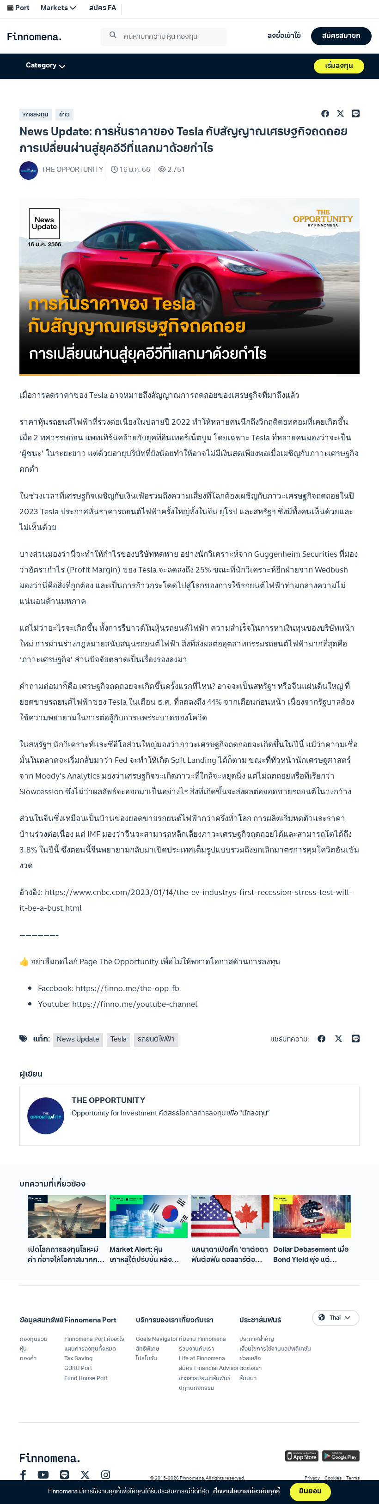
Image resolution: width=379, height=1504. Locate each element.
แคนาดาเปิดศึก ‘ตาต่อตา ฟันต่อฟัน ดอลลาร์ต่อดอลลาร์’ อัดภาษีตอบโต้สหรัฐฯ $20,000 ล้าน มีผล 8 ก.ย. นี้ (230, 1256)
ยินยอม (310, 1491)
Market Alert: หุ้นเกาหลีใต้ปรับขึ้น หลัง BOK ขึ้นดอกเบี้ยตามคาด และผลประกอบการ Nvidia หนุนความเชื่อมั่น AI (148, 1256)
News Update (78, 1039)
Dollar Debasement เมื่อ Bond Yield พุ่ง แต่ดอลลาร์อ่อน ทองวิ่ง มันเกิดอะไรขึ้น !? (310, 1256)
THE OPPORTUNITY (108, 1101)
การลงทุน (35, 115)
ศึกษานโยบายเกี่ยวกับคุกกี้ (246, 1492)
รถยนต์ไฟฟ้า (156, 1039)
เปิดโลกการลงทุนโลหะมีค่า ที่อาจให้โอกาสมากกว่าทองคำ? (66, 1256)
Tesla (118, 1039)
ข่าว (64, 115)
